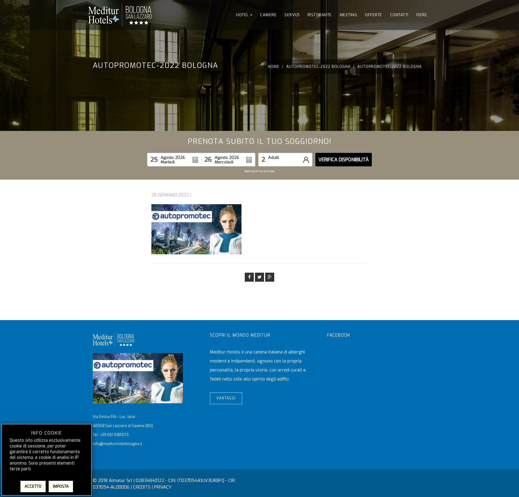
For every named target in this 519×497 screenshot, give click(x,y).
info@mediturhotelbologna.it (117, 443)
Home (273, 66)
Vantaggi (226, 398)
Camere (268, 14)
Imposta (61, 486)
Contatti (399, 14)
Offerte (373, 14)
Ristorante (320, 14)
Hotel (244, 14)
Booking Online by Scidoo (259, 171)
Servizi (292, 14)
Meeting (348, 14)
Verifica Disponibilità (343, 159)
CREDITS (141, 487)
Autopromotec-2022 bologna (318, 66)
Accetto (33, 486)
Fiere (421, 14)
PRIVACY (162, 487)
